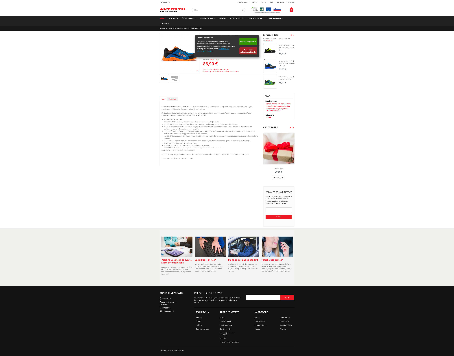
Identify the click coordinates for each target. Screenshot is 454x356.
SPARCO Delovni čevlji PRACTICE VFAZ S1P (286, 78)
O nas (264, 2)
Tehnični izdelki (236, 18)
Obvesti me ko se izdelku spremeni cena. (216, 69)
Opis (163, 99)
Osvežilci (258, 317)
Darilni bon (279, 169)
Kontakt (254, 2)
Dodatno (172, 99)
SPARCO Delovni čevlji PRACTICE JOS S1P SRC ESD (287, 47)
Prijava (198, 321)
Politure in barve (206, 18)
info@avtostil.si (168, 311)
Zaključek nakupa (202, 329)
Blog (271, 2)
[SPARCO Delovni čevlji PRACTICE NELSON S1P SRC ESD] (270, 66)
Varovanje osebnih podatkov (227, 333)
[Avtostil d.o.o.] (173, 10)
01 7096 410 (166, 308)
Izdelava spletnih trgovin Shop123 (172, 350)
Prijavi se (291, 2)
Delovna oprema (255, 18)
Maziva (222, 18)
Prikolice (163, 24)
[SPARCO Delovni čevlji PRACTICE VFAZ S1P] (270, 81)
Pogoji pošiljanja (226, 325)
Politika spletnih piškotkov (229, 342)
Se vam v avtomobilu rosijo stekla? (278, 104)
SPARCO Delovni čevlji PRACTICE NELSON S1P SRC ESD (287, 63)
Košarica (199, 325)
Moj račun (280, 2)
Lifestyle (173, 18)
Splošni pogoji (225, 329)
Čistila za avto (188, 18)
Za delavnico (284, 321)
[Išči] (242, 10)
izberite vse (269, 41)
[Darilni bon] (278, 148)
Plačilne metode (226, 321)
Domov (162, 29)
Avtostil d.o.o (166, 299)
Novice (268, 117)
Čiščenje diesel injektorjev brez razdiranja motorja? (277, 109)
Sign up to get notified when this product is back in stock (221, 71)
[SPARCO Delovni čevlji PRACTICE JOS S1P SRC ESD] (270, 50)
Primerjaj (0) (166, 2)
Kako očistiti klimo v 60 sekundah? (278, 106)
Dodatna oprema (274, 18)
